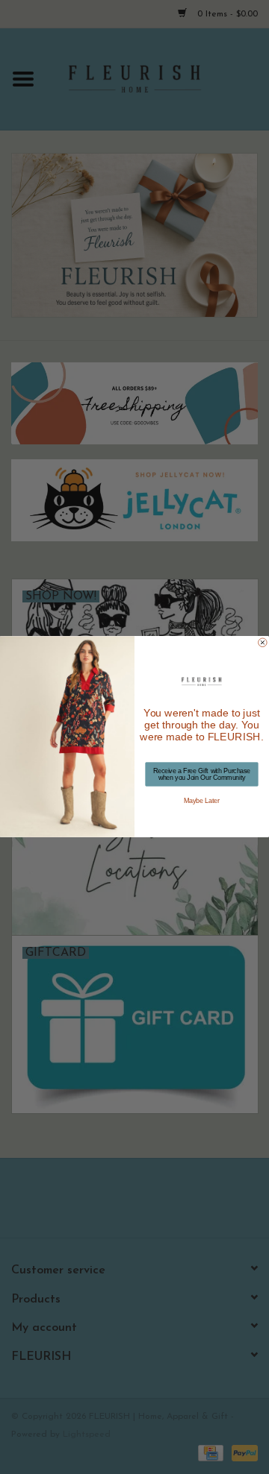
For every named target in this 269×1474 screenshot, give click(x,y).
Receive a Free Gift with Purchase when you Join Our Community (201, 774)
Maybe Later (202, 801)
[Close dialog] (263, 642)
